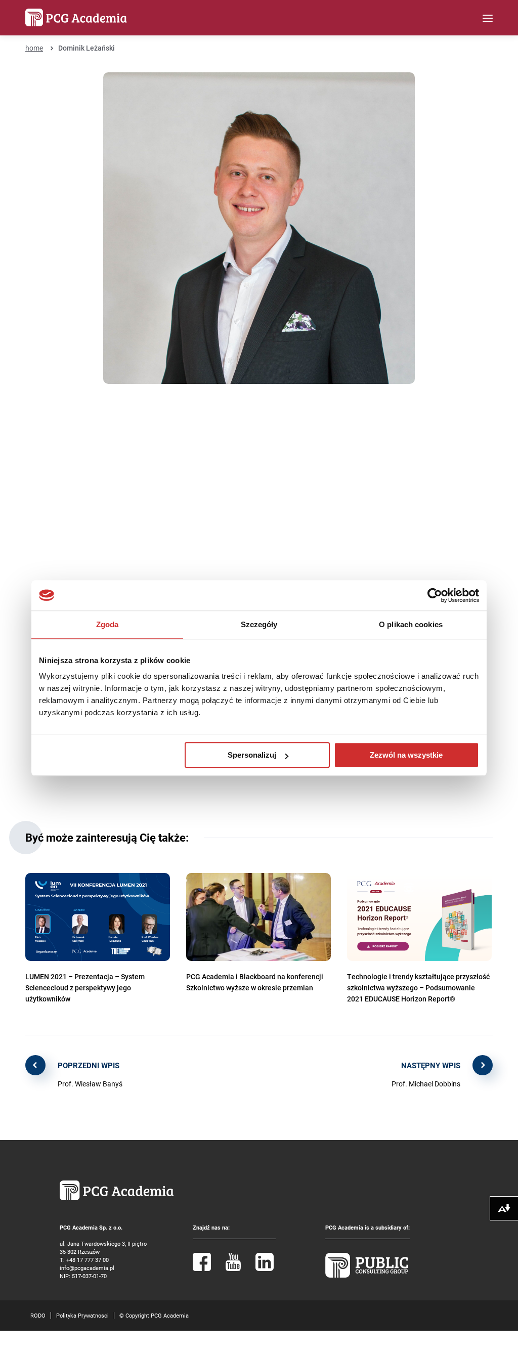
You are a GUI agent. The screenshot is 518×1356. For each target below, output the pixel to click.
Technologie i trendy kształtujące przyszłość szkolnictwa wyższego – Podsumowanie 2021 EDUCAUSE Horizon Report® (418, 987)
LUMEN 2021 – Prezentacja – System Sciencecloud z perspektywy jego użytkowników (85, 987)
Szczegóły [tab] (259, 624)
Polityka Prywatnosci (82, 1315)
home (34, 48)
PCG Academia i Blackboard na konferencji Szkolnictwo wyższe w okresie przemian (254, 982)
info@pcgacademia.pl (87, 1268)
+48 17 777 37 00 (87, 1259)
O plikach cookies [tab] (411, 624)
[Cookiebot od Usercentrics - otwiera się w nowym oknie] (435, 595)
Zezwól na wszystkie (406, 755)
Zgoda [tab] (107, 624)
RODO (38, 1315)
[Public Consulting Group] (366, 1275)
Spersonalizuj (252, 755)
